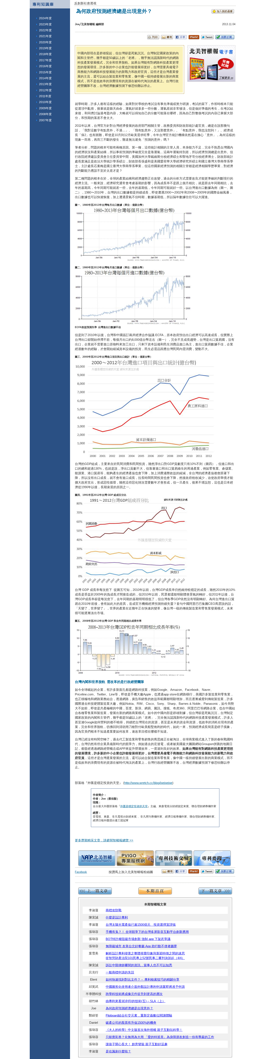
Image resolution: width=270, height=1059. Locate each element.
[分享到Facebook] (181, 38)
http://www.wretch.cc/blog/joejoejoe (148, 783)
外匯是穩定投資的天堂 (134, 806)
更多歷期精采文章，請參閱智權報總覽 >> (104, 840)
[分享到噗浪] (194, 38)
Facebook (81, 872)
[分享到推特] (207, 38)
